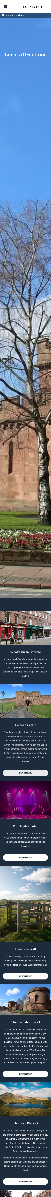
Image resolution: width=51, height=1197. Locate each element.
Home (5, 15)
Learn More (25, 773)
